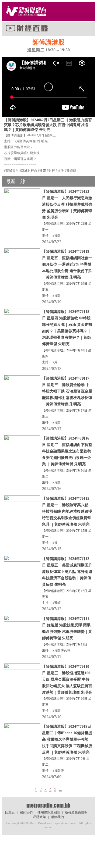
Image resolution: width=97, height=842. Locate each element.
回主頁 (10, 812)
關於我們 (26, 812)
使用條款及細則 (48, 812)
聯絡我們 (57, 817)
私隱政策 (39, 817)
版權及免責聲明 (76, 812)
